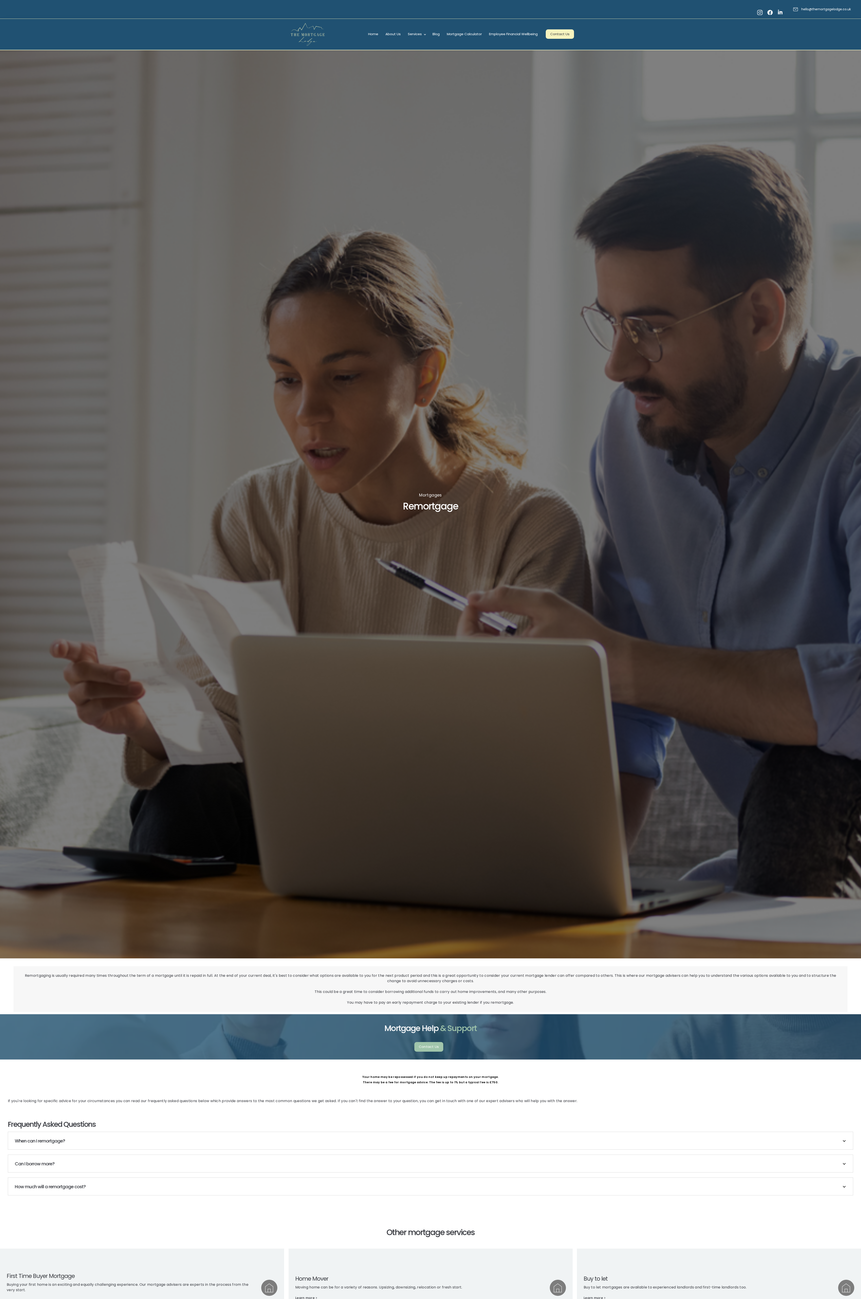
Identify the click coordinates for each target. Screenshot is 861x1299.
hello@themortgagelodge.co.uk (826, 9)
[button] (416, 34)
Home (373, 34)
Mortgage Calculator (464, 34)
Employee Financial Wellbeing (513, 34)
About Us (393, 34)
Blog (436, 34)
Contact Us (560, 34)
